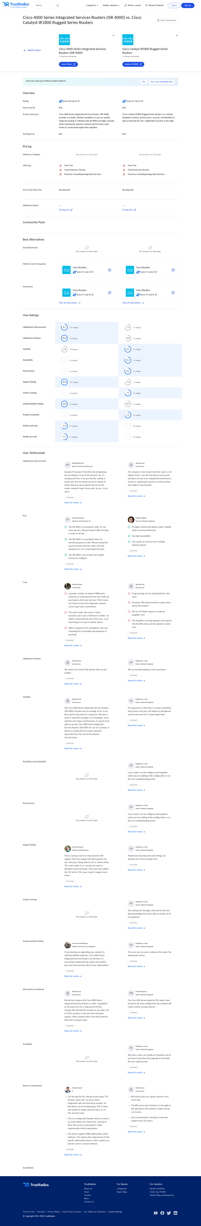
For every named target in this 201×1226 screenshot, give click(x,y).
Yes (143, 82)
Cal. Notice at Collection (95, 1212)
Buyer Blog (122, 1192)
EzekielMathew (141, 518)
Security (41, 1212)
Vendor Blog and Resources (162, 1195)
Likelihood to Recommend (34, 327)
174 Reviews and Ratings (68, 56)
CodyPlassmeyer (78, 518)
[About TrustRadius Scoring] (61, 101)
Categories (91, 5)
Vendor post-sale (30, 426)
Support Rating (29, 382)
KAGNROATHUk (78, 463)
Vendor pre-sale (30, 437)
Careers (87, 1195)
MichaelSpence (141, 991)
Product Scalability (31, 415)
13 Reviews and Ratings (130, 56)
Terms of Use (28, 1212)
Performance (28, 371)
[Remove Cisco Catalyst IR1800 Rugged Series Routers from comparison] (177, 35)
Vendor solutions (110, 5)
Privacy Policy (54, 1212)
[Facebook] (162, 1213)
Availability (28, 360)
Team (86, 1192)
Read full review (71, 503)
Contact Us (89, 1202)
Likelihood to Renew (32, 338)
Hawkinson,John (142, 661)
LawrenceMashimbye (80, 943)
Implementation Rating (33, 404)
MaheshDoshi (77, 1088)
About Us (88, 1189)
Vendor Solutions (157, 1189)
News (86, 1199)
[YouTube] (156, 1213)
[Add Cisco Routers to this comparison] (109, 270)
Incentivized (70, 497)
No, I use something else (162, 82)
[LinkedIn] (175, 1213)
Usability (26, 349)
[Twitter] (169, 1213)
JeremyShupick (77, 847)
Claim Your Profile (158, 1192)
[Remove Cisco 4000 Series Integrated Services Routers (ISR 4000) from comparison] (113, 35)
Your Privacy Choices (72, 1212)
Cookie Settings (115, 1212)
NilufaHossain (77, 584)
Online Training (30, 393)
